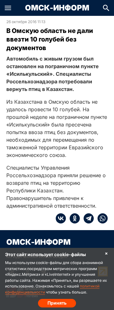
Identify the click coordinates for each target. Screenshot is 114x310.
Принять (57, 303)
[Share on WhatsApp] (101, 218)
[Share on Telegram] (87, 218)
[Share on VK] (61, 218)
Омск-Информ (57, 7)
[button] (8, 8)
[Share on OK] (73, 218)
